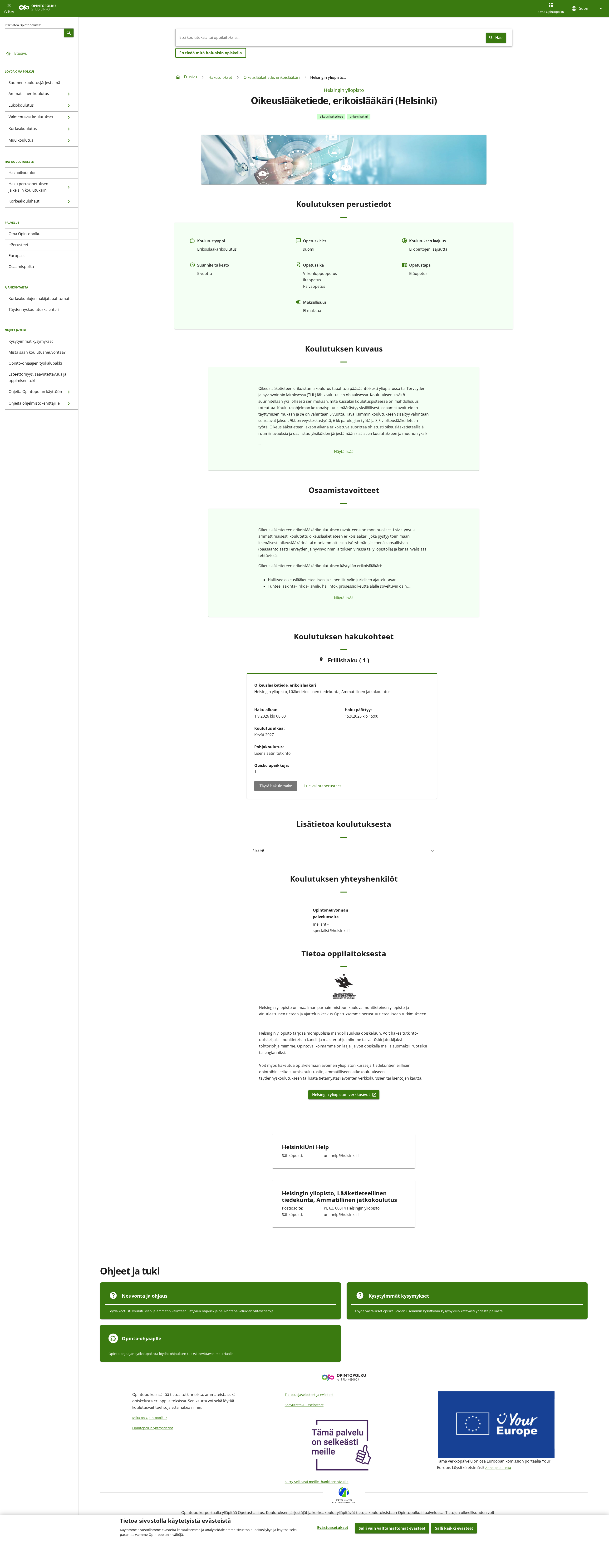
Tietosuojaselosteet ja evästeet (309, 1394)
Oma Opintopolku (551, 12)
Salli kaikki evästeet (454, 1528)
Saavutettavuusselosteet (304, 1405)
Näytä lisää (344, 451)
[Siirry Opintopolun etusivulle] (37, 9)
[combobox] (329, 37)
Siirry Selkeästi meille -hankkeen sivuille (317, 1481)
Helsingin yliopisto (344, 90)
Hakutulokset (220, 77)
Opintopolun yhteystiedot (152, 1428)
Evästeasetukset (332, 1527)
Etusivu (20, 53)
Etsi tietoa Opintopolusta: (23, 25)
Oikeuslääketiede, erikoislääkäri (272, 77)
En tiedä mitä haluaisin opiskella (210, 52)
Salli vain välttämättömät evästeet (392, 1528)
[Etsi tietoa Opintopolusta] (69, 33)
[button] (587, 8)
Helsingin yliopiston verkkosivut (341, 1094)
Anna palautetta (498, 1467)
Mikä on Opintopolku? (149, 1417)
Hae (498, 37)
